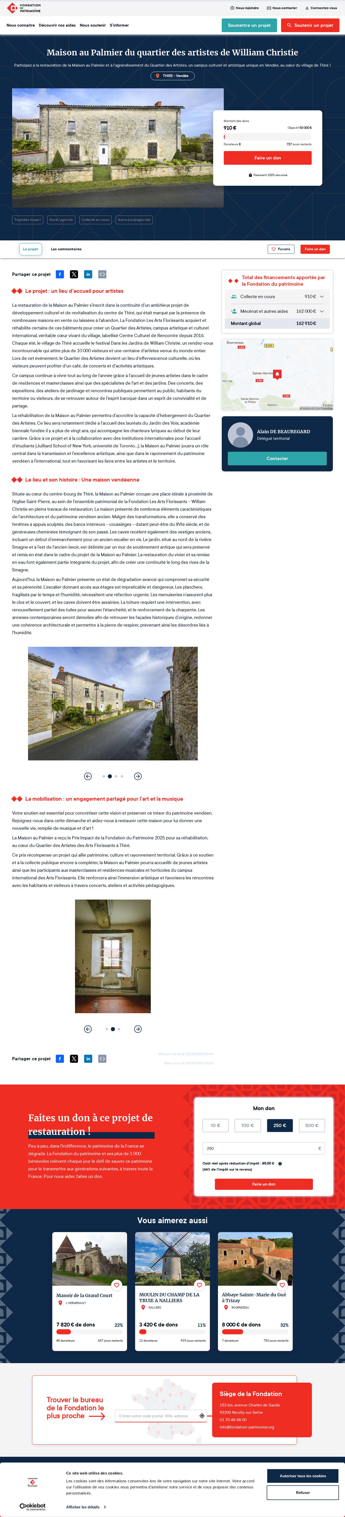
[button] (104, 776)
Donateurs (232, 144)
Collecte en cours (95, 220)
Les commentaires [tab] (66, 249)
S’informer (119, 25)
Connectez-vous (324, 8)
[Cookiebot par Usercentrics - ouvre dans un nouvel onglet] (33, 1507)
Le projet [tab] (30, 249)
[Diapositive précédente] (88, 776)
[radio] (216, 1125)
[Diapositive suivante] (138, 776)
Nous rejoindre (247, 8)
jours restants (299, 144)
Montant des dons (236, 121)
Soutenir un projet (313, 25)
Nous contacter (285, 8)
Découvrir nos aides (57, 25)
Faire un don (268, 158)
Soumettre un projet (249, 25)
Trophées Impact (27, 220)
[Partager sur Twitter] (74, 274)
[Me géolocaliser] (202, 1416)
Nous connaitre (21, 25)
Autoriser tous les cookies (303, 1476)
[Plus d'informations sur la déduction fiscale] (280, 1164)
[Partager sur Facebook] (60, 274)
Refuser (303, 1492)
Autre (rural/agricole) (134, 220)
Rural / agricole (61, 220)
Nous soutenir (93, 25)
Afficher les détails (83, 1507)
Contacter (277, 458)
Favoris (284, 249)
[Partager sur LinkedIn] (88, 274)
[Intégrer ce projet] (102, 274)
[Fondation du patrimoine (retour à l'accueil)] (23, 8)
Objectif (300, 128)
